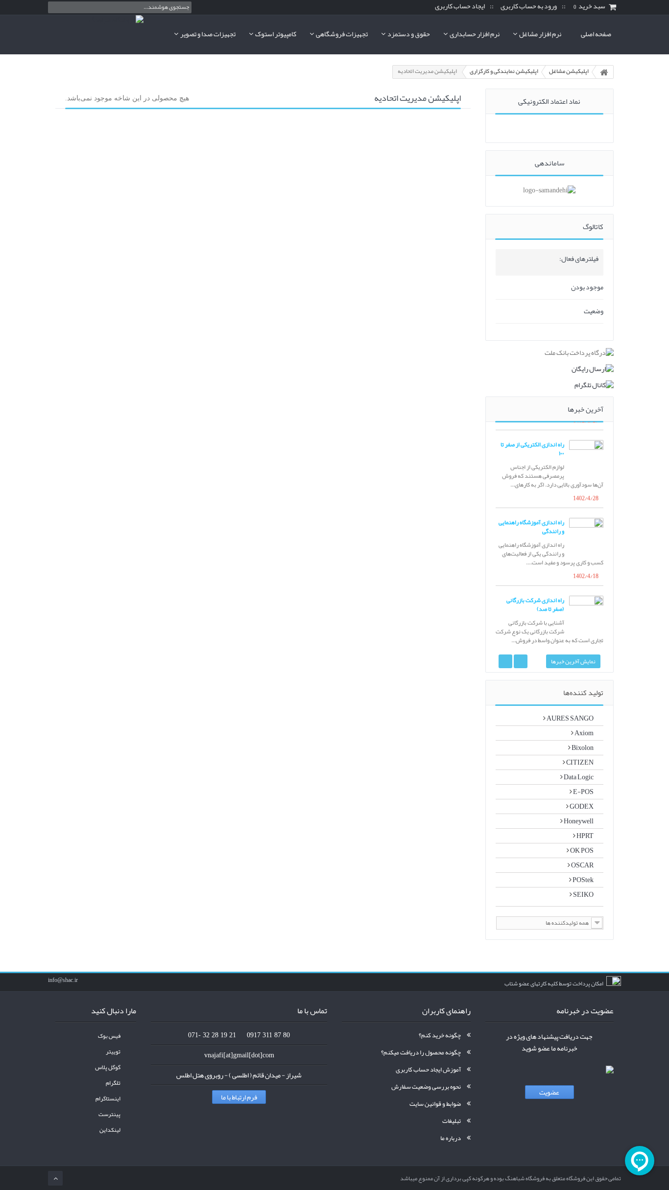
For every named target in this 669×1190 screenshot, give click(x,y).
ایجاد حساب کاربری (460, 6)
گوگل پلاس (107, 1067)
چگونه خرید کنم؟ (440, 1035)
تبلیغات (451, 1121)
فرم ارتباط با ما (239, 1097)
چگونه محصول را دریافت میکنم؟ (421, 1052)
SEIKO (583, 894)
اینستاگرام (108, 1098)
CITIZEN (579, 762)
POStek (583, 880)
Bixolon (582, 747)
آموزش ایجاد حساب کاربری (428, 1069)
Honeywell (578, 821)
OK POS (581, 850)
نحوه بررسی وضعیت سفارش (426, 1086)
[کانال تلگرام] (549, 384)
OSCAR (582, 865)
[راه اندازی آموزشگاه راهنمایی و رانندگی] (586, 533)
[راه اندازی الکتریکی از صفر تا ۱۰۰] (586, 455)
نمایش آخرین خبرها (573, 661)
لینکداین (109, 1130)
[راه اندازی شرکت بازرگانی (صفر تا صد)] (586, 611)
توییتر (113, 1051)
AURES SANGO (570, 718)
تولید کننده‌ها (583, 692)
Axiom (583, 733)
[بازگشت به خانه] (604, 72)
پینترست (109, 1114)
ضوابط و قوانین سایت (435, 1103)
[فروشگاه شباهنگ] (95, 34)
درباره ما (450, 1138)
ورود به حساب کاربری (529, 6)
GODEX (581, 806)
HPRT (584, 835)
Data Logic (578, 777)
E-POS (583, 791)
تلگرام (113, 1083)
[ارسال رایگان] (549, 368)
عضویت (549, 1092)
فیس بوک (109, 1036)
